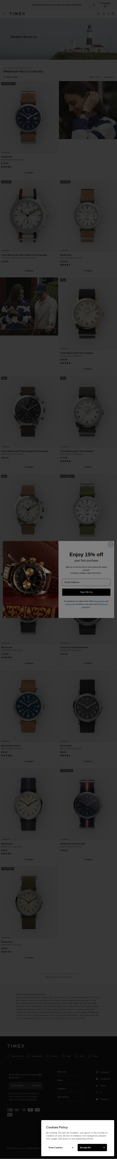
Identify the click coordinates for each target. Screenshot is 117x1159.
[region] (77, 1138)
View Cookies (55, 1147)
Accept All (85, 1147)
